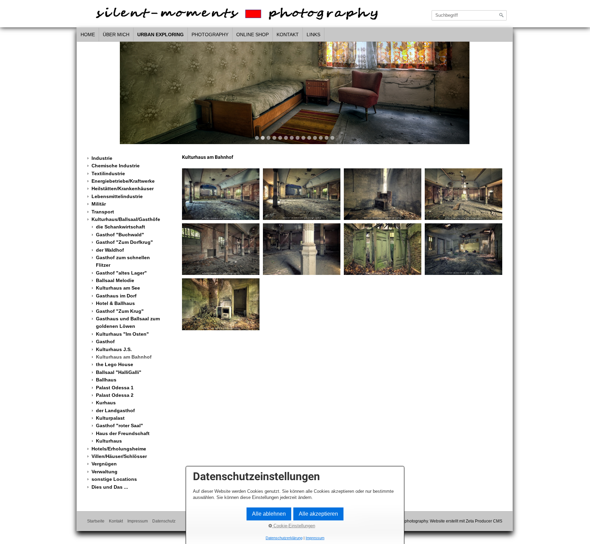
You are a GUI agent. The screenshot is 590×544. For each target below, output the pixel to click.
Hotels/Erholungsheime (119, 448)
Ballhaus (106, 379)
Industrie (102, 158)
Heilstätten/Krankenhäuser (123, 188)
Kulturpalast (110, 418)
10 (309, 138)
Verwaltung (104, 471)
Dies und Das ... (110, 487)
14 (332, 138)
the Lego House (114, 364)
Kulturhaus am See (118, 288)
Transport (103, 211)
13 (326, 138)
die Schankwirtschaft (120, 226)
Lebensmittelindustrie (117, 196)
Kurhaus (106, 402)
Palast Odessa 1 (115, 387)
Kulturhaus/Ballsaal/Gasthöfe (126, 219)
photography (210, 34)
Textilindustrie (108, 173)
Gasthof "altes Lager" (121, 273)
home (88, 34)
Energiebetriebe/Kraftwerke (123, 181)
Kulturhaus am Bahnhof (124, 357)
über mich (116, 34)
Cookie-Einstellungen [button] (293, 525)
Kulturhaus (109, 441)
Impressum (137, 521)
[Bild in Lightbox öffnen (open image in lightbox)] (220, 194)
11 (315, 138)
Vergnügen (104, 463)
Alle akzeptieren (318, 514)
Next (504, 91)
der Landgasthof (115, 410)
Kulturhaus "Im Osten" (122, 334)
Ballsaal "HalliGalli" (118, 372)
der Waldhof (110, 250)
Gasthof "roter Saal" (119, 425)
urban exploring (160, 34)
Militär (99, 204)
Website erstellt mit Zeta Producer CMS (466, 521)
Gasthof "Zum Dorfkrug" (124, 242)
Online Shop (252, 34)
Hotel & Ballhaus (115, 303)
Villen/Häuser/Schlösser (119, 456)
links (313, 34)
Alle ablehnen (269, 514)
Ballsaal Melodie (115, 280)
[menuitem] (88, 35)
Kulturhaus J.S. (114, 349)
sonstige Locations (114, 479)
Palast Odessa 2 (115, 395)
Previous (85, 91)
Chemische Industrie (116, 165)
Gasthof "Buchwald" (120, 234)
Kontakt (288, 34)
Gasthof (105, 341)
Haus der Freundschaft (123, 433)
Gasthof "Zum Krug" (120, 311)
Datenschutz (163, 521)
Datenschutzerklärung (284, 538)
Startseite (95, 521)
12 (321, 138)
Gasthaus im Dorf (116, 295)
